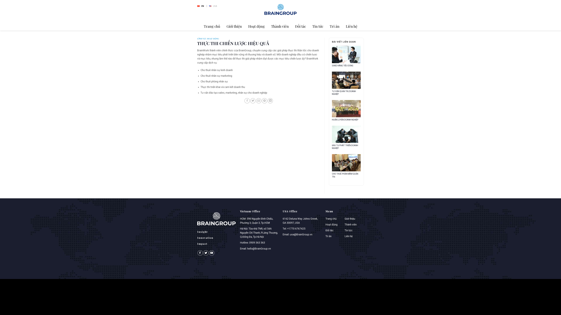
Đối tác (300, 26)
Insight (202, 231)
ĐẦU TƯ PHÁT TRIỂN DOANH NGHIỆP (345, 146)
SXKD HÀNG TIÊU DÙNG (342, 65)
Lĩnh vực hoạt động (208, 38)
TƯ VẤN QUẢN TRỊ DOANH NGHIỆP (344, 92)
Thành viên (280, 26)
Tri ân (334, 26)
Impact (202, 243)
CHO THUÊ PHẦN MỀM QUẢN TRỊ (345, 175)
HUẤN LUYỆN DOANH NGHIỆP (345, 120)
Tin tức (317, 26)
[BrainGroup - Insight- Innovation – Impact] (280, 9)
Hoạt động (256, 26)
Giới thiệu (234, 26)
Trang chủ (212, 26)
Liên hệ (351, 26)
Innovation (205, 237)
